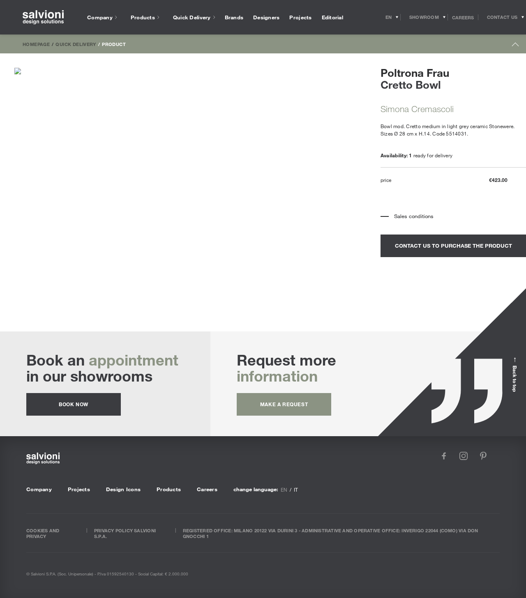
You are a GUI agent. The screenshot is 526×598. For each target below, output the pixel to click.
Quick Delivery (75, 44)
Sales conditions (414, 216)
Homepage (36, 44)
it (296, 489)
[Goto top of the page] (515, 46)
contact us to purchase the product (453, 245)
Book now (73, 404)
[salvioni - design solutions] (43, 17)
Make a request (284, 404)
